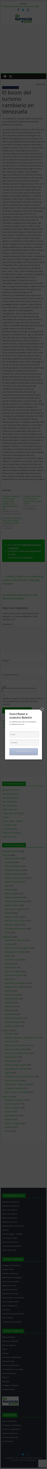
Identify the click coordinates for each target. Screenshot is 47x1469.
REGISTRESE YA (23, 751)
